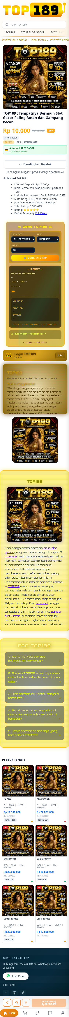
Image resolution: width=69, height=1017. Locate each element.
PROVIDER (16, 234)
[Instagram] (14, 993)
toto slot (42, 603)
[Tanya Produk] (17, 1003)
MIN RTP (15, 245)
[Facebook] (6, 993)
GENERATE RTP (35, 258)
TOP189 (10, 32)
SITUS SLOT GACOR (33, 32)
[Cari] (7, 24)
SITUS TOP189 (8, 40)
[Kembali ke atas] (62, 992)
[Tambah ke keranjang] (26, 1003)
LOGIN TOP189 (38, 40)
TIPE (39, 234)
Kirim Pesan (18, 976)
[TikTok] (23, 993)
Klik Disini (41, 213)
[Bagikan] (7, 1003)
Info (60, 355)
